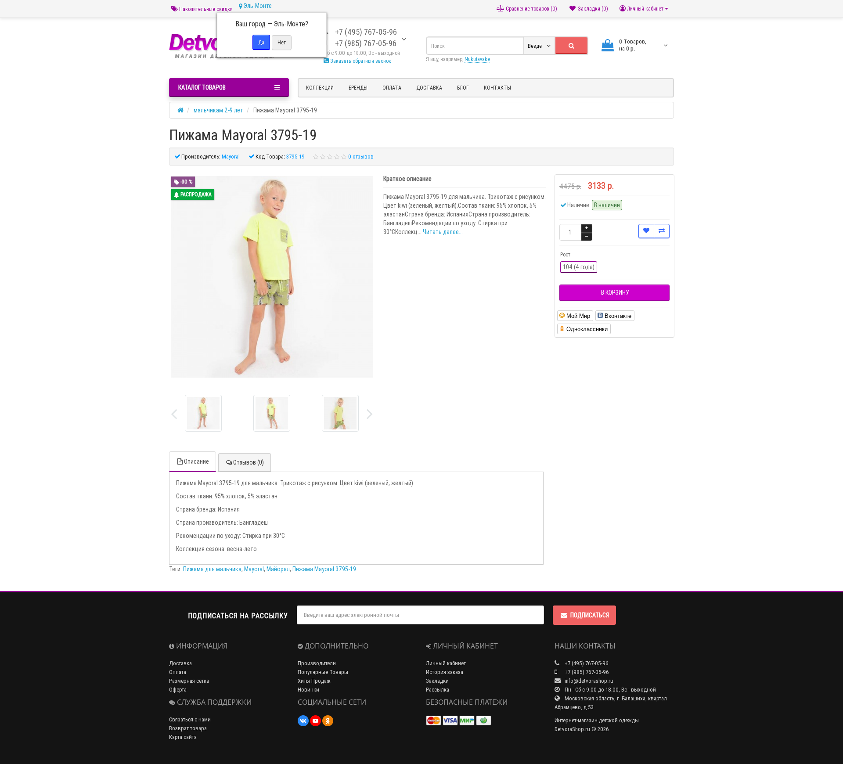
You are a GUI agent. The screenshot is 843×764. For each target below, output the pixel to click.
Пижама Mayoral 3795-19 (324, 569)
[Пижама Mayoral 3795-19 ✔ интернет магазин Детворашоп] (203, 413)
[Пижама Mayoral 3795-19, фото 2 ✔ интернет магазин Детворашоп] (340, 413)
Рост (565, 254)
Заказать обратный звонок (360, 61)
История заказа (444, 672)
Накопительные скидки (205, 9)
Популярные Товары (323, 672)
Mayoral (254, 569)
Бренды (358, 87)
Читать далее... (443, 232)
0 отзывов (361, 156)
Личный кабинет (446, 663)
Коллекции (320, 87)
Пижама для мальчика (212, 569)
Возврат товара (188, 728)
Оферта (178, 689)
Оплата (391, 87)
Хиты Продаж (314, 681)
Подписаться (589, 615)
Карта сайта (183, 737)
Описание (196, 461)
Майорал (278, 569)
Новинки (308, 689)
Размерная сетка (189, 681)
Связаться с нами (190, 719)
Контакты (497, 87)
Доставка (429, 87)
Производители (317, 663)
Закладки (437, 681)
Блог (463, 87)
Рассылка (437, 689)
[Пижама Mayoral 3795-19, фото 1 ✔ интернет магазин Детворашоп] (271, 413)
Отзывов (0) (248, 462)
